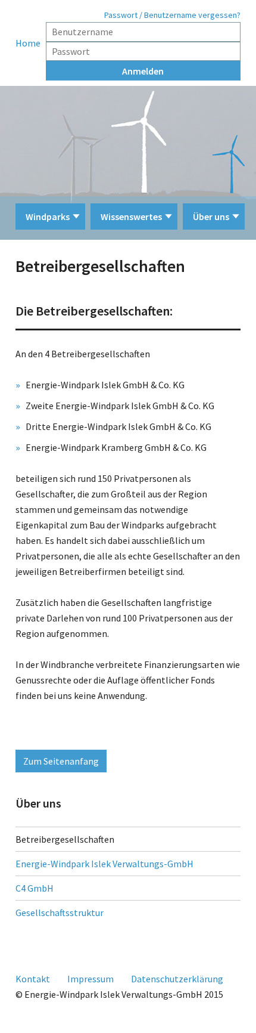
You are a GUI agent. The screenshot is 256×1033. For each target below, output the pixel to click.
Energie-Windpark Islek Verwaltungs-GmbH (104, 864)
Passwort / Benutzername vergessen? (172, 15)
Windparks (48, 216)
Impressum (90, 979)
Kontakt (32, 979)
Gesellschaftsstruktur (59, 912)
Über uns (211, 216)
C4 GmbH (34, 888)
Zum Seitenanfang (61, 761)
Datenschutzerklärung (177, 979)
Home (27, 43)
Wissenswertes (131, 216)
